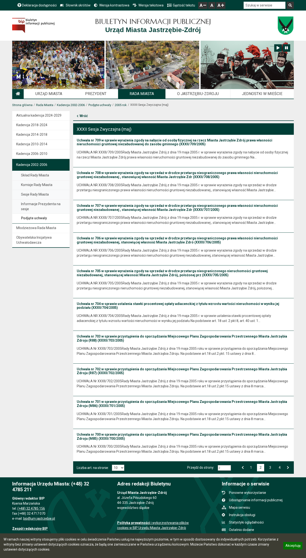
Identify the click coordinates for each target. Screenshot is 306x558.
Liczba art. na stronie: (93, 468)
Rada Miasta (44, 105)
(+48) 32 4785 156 (31, 508)
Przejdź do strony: (200, 467)
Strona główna (22, 105)
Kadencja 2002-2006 (71, 105)
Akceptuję (293, 546)
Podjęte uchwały (99, 105)
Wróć (84, 116)
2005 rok (121, 105)
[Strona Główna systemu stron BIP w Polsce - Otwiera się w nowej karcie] (33, 25)
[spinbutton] (224, 468)
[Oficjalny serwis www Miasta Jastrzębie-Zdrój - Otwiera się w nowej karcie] (285, 25)
